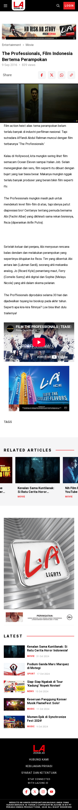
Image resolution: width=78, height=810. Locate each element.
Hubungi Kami (39, 759)
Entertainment (11, 45)
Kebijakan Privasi (39, 766)
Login (69, 5)
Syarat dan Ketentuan (39, 772)
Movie (30, 45)
